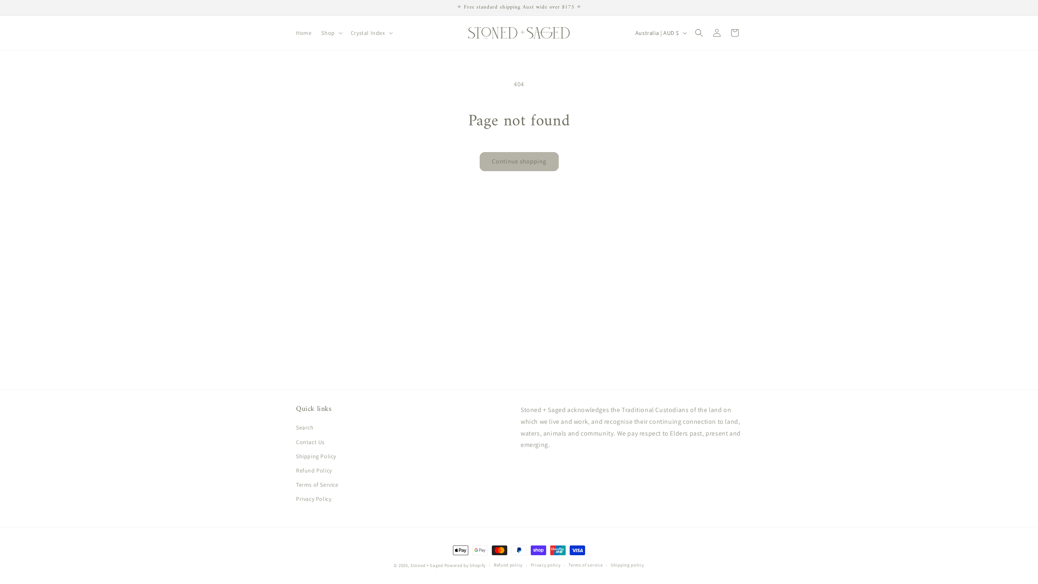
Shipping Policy (316, 456)
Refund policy (508, 565)
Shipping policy (627, 565)
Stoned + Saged (426, 565)
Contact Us (310, 442)
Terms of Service (317, 484)
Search (305, 427)
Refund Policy (314, 470)
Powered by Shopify (465, 565)
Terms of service (585, 565)
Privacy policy (546, 565)
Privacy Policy (313, 498)
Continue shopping (519, 161)
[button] (330, 32)
